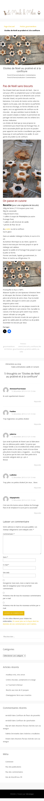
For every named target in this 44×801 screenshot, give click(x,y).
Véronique (30, 794)
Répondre (37, 401)
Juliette (13, 434)
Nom (5, 557)
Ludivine (13, 475)
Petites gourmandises (28, 26)
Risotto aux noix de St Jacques (17, 690)
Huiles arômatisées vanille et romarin (25, 367)
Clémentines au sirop (13, 364)
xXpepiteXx (15, 497)
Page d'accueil (9, 26)
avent (20, 346)
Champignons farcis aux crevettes (18, 695)
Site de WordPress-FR (13, 777)
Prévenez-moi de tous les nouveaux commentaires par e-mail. (22, 596)
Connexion (9, 761)
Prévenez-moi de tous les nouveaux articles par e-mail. (22, 606)
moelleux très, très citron (15, 674)
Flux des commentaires (14, 772)
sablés (34, 349)
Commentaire (9, 534)
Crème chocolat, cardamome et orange (21, 680)
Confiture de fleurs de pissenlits (28, 715)
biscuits (27, 346)
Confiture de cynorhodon (25, 720)
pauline (13, 411)
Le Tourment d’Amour (14, 685)
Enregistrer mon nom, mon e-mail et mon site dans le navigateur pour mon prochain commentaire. (20, 586)
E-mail (6, 565)
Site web (6, 572)
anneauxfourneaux (18, 388)
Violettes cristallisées (32, 733)
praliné (8, 229)
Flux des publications (13, 767)
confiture (34, 346)
